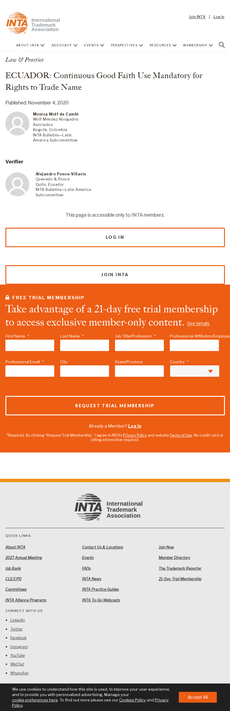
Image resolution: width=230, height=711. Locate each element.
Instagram (19, 647)
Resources (160, 45)
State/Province (129, 361)
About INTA (27, 45)
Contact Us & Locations (102, 547)
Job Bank (13, 568)
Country (179, 361)
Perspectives (124, 45)
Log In (219, 17)
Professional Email (24, 361)
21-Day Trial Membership (180, 579)
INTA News (91, 579)
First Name (17, 336)
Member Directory (174, 557)
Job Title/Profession (135, 336)
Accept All (198, 697)
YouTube (17, 655)
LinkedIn (17, 620)
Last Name (72, 336)
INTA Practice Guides (100, 589)
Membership (195, 45)
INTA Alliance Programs (25, 600)
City (63, 361)
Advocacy (62, 45)
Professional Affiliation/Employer (194, 336)
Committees (16, 589)
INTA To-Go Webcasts (101, 600)
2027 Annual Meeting (23, 557)
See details (198, 323)
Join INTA (197, 17)
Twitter (16, 629)
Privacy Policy (135, 435)
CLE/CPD (13, 579)
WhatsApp (19, 673)
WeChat (17, 664)
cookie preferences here (35, 700)
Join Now (166, 547)
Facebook (18, 638)
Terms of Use (181, 435)
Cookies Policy (132, 700)
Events (91, 45)
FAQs (86, 568)
